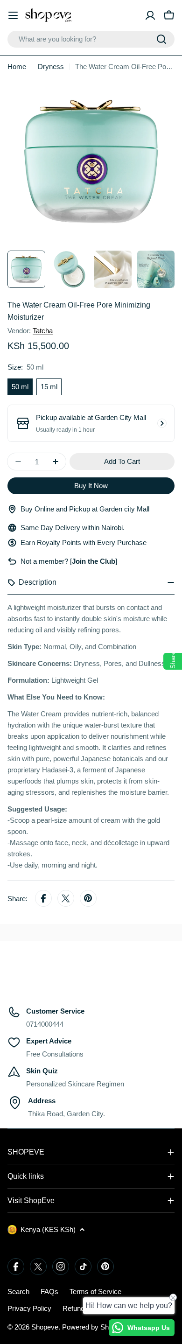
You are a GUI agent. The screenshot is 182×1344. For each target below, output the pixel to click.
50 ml (20, 387)
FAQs (49, 1291)
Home (16, 66)
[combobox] (91, 39)
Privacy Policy (29, 1308)
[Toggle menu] (13, 15)
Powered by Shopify (92, 1327)
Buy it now (91, 486)
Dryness (51, 66)
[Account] (150, 15)
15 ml (49, 387)
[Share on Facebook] (43, 898)
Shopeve (44, 1327)
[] (92, 561)
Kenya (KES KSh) (48, 1229)
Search (18, 1291)
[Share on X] (65, 898)
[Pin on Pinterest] (88, 898)
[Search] (161, 39)
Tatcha (43, 331)
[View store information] (162, 423)
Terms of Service (95, 1291)
